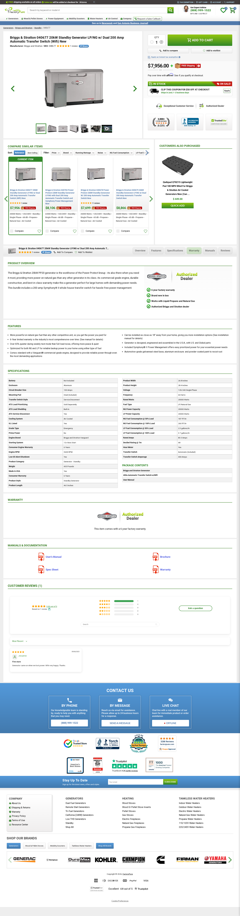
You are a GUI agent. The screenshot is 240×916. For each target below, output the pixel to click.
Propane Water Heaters (190, 819)
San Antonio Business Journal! (133, 23)
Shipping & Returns (21, 807)
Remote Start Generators (78, 807)
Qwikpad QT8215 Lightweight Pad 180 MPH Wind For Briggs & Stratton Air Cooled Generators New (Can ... (178, 188)
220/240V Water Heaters (191, 827)
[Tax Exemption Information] (179, 57)
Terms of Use (18, 820)
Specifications (175, 250)
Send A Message (120, 723)
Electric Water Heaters (190, 811)
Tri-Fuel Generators (75, 811)
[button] (63, 46)
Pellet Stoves (129, 811)
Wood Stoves (128, 803)
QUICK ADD (178, 205)
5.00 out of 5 (51, 606)
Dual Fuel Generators (76, 803)
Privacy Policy (19, 816)
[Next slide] (151, 199)
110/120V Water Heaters (191, 823)
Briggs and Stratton (23, 28)
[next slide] (135, 89)
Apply (227, 90)
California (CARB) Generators (79, 815)
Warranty (194, 250)
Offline (171, 723)
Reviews (225, 250)
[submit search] (170, 10)
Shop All (70, 827)
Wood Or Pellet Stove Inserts (136, 807)
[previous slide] (13, 89)
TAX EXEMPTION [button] (186, 2)
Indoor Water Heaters (189, 803)
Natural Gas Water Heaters (192, 815)
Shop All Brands (104, 846)
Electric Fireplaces (131, 819)
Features (156, 250)
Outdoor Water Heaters (190, 807)
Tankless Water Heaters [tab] (81, 846)
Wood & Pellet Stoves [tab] (34, 846)
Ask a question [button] (195, 608)
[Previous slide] (10, 860)
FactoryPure (128, 874)
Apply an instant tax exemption (164, 57)
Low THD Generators (76, 819)
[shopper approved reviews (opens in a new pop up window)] (161, 122)
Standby (38, 28)
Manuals (210, 250)
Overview (140, 250)
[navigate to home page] (14, 10)
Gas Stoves (127, 815)
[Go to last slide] (6, 199)
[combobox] (98, 10)
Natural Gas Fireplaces (133, 823)
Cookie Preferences (120, 901)
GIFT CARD (203, 2)
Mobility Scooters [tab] (57, 846)
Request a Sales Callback (149, 18)
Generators (8, 28)
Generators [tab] (13, 846)
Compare (19, 231)
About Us (16, 803)
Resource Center (20, 824)
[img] (18, 652)
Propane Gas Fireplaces (134, 827)
